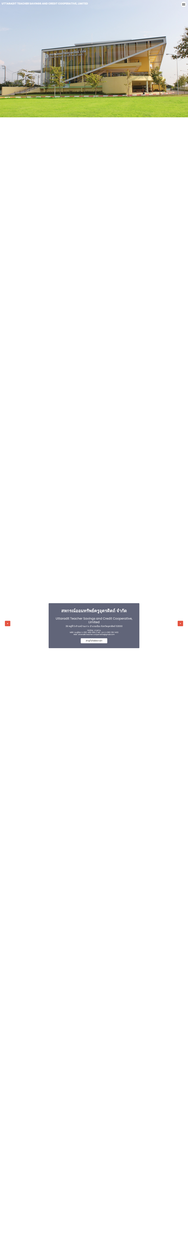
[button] (7, 623)
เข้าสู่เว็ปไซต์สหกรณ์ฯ (94, 640)
